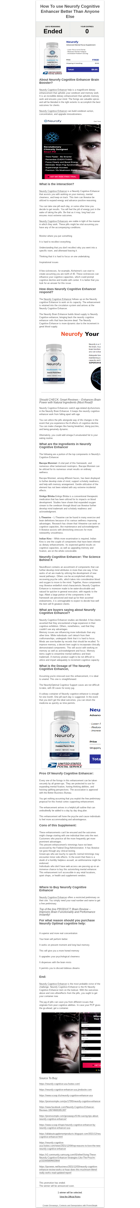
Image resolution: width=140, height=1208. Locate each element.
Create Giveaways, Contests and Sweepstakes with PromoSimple (70, 1205)
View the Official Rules (70, 1197)
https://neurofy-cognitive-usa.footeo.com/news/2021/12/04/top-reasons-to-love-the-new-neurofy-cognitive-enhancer (70, 1145)
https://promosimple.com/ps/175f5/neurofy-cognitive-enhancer (69, 1101)
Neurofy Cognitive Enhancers (53, 221)
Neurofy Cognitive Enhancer (53, 90)
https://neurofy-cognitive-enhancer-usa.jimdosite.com (65, 1089)
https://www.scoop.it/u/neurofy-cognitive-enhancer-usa (66, 1095)
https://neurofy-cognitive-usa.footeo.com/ (59, 1084)
